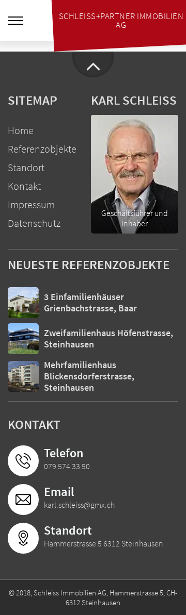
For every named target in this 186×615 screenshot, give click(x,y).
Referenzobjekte (42, 148)
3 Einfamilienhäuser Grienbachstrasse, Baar (90, 302)
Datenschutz (34, 223)
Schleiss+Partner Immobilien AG (121, 20)
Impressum (31, 204)
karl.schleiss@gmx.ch (79, 505)
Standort (26, 167)
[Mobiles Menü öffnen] (15, 20)
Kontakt (24, 185)
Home (21, 130)
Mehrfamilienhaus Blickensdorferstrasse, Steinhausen (89, 376)
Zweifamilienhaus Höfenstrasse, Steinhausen (108, 338)
